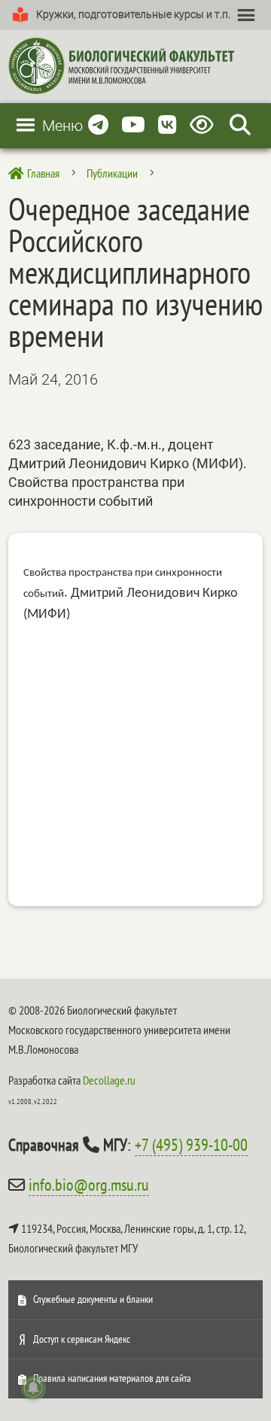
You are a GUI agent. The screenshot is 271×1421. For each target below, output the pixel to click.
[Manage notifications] (33, 1388)
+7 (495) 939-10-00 (191, 1144)
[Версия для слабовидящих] (204, 125)
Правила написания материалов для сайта (112, 1378)
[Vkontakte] (167, 125)
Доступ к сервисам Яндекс (81, 1339)
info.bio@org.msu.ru (89, 1184)
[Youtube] (133, 125)
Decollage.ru (109, 1080)
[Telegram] (98, 125)
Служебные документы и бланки (93, 1299)
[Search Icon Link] (240, 125)
